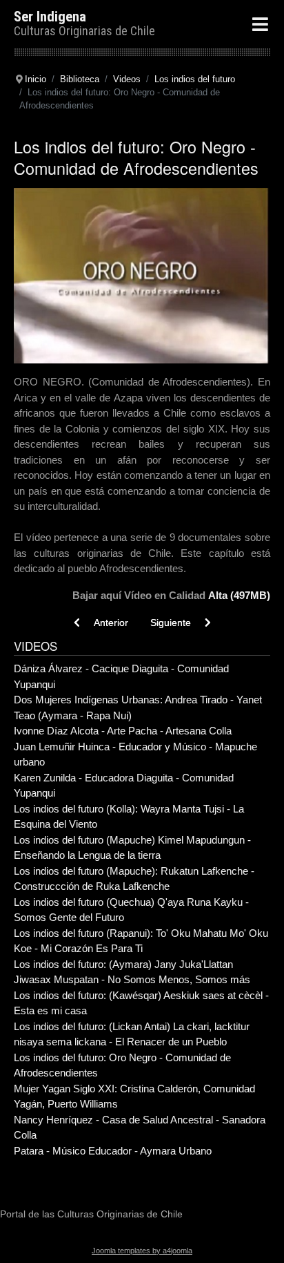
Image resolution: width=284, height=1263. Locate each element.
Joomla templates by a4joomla (142, 1250)
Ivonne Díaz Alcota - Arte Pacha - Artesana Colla (123, 731)
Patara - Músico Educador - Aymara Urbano (113, 1151)
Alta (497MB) (239, 595)
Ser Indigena (50, 16)
